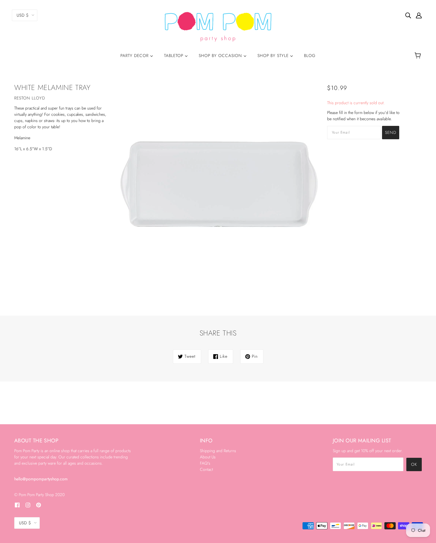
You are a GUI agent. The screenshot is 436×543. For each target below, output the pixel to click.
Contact (206, 469)
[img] (408, 15)
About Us (208, 457)
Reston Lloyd (29, 98)
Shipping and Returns (218, 451)
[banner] (218, 26)
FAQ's (205, 463)
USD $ (23, 15)
